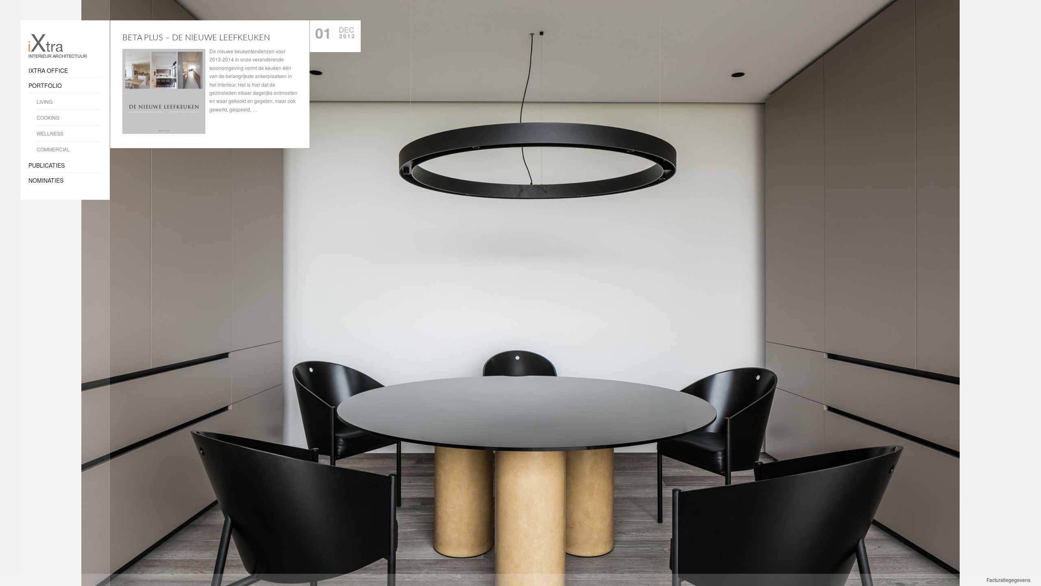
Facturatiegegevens (1008, 579)
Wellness (50, 133)
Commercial (53, 149)
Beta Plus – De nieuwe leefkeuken (196, 38)
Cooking (48, 117)
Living (44, 101)
